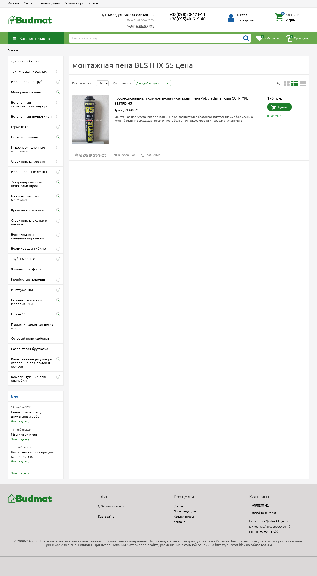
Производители (48, 3)
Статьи (28, 3)
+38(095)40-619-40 (187, 18)
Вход (243, 15)
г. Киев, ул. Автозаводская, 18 (129, 14)
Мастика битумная (25, 434)
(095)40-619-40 (264, 512)
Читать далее (20, 421)
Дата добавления (148, 83)
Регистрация (245, 20)
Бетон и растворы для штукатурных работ (27, 414)
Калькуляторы (74, 3)
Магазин (13, 3)
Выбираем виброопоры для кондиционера (32, 454)
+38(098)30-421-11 (187, 14)
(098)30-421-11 (264, 505)
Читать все (18, 473)
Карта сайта (106, 516)
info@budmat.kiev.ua (273, 521)
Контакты (95, 3)
